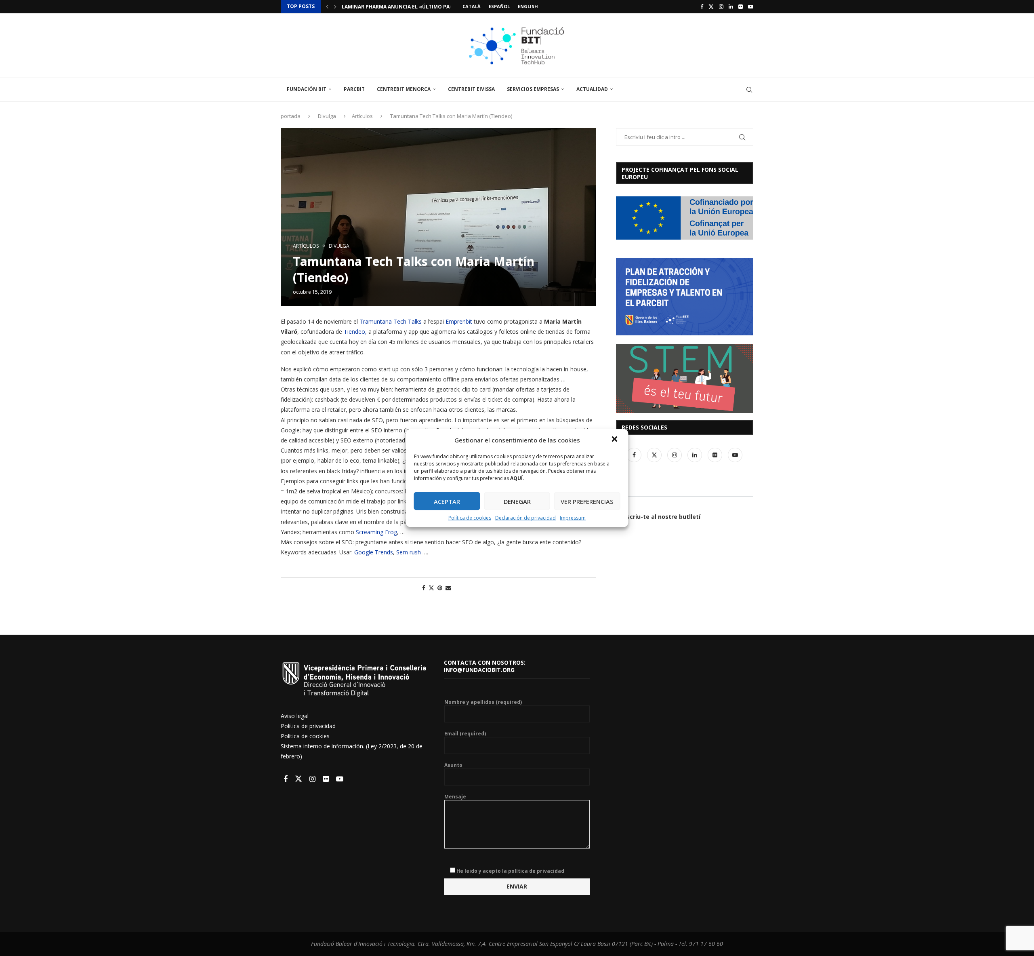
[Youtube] (750, 6)
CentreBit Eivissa (471, 89)
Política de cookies (469, 517)
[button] (615, 440)
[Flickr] (740, 6)
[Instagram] (721, 6)
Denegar (517, 501)
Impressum (573, 517)
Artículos (362, 116)
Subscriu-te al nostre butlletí (658, 516)
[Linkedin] (731, 6)
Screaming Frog (375, 532)
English (528, 6)
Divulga (327, 116)
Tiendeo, (355, 331)
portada (291, 116)
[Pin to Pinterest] (439, 588)
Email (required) (465, 734)
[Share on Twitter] (431, 588)
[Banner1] (684, 218)
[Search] (749, 89)
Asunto (453, 765)
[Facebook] (701, 6)
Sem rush (408, 552)
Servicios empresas (533, 89)
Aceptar (447, 501)
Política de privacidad (308, 726)
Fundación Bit (306, 89)
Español (499, 6)
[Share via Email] (448, 588)
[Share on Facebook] (423, 588)
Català (471, 6)
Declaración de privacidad (525, 517)
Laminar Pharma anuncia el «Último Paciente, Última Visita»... (428, 6)
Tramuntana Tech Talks (390, 321)
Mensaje (455, 797)
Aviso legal (295, 716)
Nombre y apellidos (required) (483, 702)
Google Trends (373, 552)
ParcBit (354, 89)
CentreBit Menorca (404, 89)
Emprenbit (459, 321)
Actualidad (592, 89)
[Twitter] (711, 6)
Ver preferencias (587, 501)
